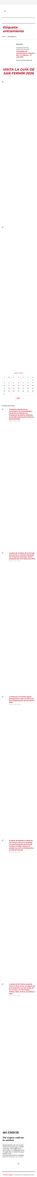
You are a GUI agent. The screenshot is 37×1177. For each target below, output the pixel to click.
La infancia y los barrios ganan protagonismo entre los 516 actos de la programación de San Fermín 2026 (21, 699)
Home (4, 36)
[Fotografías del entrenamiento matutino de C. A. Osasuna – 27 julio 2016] (7, 47)
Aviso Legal (8, 1175)
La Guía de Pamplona (25, 60)
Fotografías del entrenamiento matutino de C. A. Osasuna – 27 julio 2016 (25, 54)
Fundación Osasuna (22, 49)
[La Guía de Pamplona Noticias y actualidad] (18, 11)
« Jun (18, 398)
